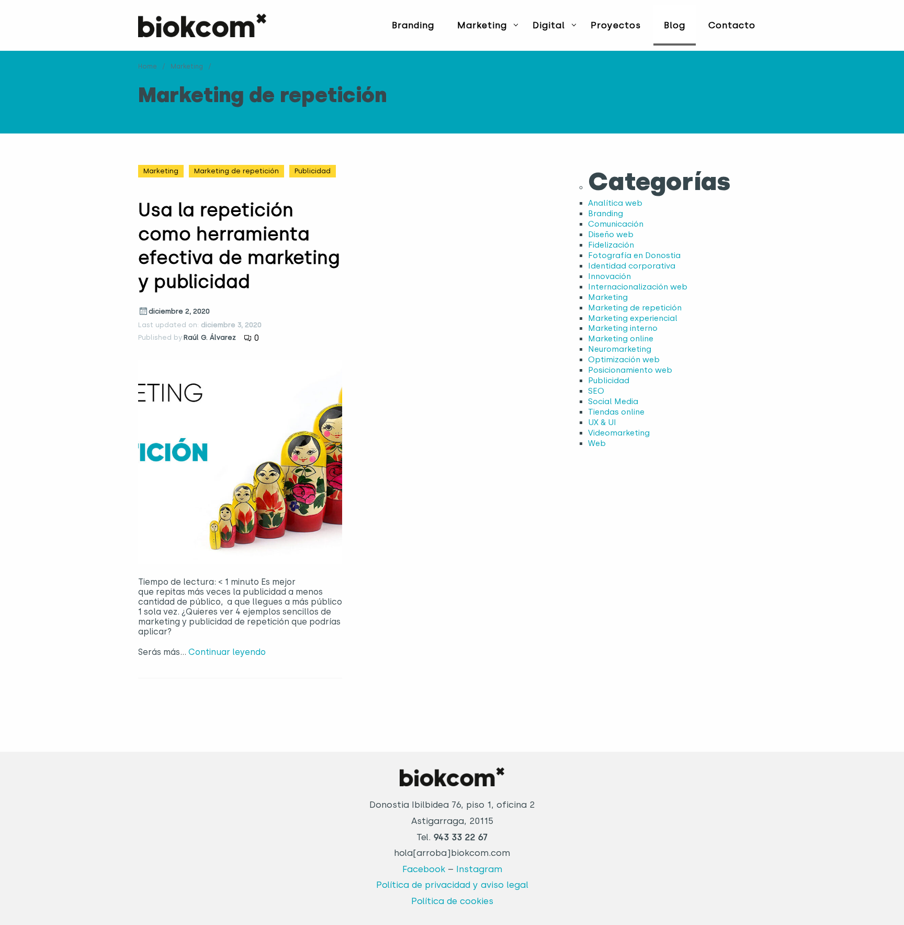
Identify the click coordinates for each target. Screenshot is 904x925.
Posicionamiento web (630, 370)
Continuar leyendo (227, 652)
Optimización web (624, 359)
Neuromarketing (619, 349)
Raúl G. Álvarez (210, 337)
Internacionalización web (637, 287)
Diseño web (611, 234)
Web (597, 443)
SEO (596, 391)
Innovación (609, 276)
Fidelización (611, 245)
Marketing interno (623, 328)
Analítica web (615, 203)
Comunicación (615, 224)
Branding (413, 25)
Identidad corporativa (631, 266)
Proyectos (616, 25)
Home (147, 66)
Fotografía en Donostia (634, 255)
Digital (549, 25)
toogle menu (515, 24)
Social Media (613, 401)
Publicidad (313, 171)
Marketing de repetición (236, 171)
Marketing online (620, 338)
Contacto (731, 25)
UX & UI (602, 422)
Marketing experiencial (632, 318)
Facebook (423, 869)
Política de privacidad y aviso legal (452, 884)
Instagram (479, 869)
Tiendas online (616, 412)
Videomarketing (619, 433)
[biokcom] (202, 25)
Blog (674, 25)
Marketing (482, 25)
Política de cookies (452, 901)
